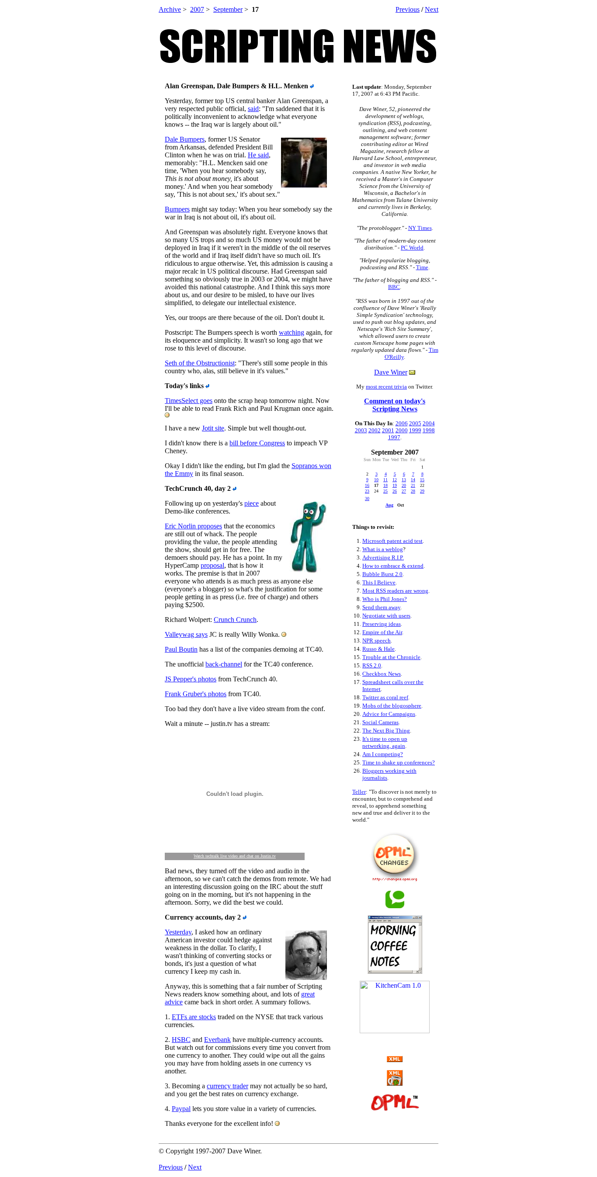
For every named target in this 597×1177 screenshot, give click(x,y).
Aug (389, 505)
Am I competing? (382, 754)
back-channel (223, 664)
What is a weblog (382, 549)
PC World (412, 247)
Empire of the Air (382, 632)
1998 (429, 430)
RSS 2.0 (371, 665)
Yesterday (178, 932)
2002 (374, 430)
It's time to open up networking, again (384, 742)
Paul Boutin (181, 649)
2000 (402, 430)
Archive (170, 9)
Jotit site (213, 428)
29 (422, 491)
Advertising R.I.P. (383, 557)
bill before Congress (257, 443)
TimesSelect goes (188, 400)
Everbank (217, 1039)
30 (367, 498)
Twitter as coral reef (385, 697)
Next (431, 9)
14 (413, 479)
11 (385, 479)
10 (376, 479)
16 (367, 485)
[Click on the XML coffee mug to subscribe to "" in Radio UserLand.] (395, 1083)
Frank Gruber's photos (195, 694)
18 (385, 485)
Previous (408, 9)
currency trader (227, 1086)
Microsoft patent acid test (392, 541)
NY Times (420, 228)
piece (251, 503)
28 (413, 491)
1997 (394, 437)
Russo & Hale (378, 649)
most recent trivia (386, 386)
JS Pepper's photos (190, 679)
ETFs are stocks (194, 1017)
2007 (197, 9)
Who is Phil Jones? (384, 599)
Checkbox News (381, 673)
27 (404, 491)
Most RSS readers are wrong (395, 590)
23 (367, 491)
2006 (402, 423)
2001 (388, 430)
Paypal (181, 1108)
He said (258, 155)
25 (385, 491)
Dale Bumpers (185, 139)
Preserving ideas (381, 624)
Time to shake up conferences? (398, 762)
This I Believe (379, 582)
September (228, 9)
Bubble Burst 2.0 (382, 574)
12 (394, 479)
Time (422, 267)
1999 (415, 430)
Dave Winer (390, 372)
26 (394, 491)
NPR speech (376, 640)
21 (413, 485)
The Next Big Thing (386, 730)
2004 (429, 423)
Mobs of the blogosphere (391, 705)
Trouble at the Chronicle (391, 657)
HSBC (181, 1039)
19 (394, 485)
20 (404, 485)
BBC (394, 287)
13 (404, 479)
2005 (415, 423)
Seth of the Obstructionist (200, 363)
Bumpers (177, 209)
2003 (361, 430)
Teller (359, 791)
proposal (212, 565)
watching (291, 332)
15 (422, 479)
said (253, 108)
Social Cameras (380, 722)
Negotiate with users (386, 615)
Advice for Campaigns (388, 714)
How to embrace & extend (392, 565)
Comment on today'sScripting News (394, 405)
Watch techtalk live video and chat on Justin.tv (235, 856)
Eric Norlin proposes (193, 526)
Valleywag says (186, 634)
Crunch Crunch (235, 619)
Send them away (381, 607)
